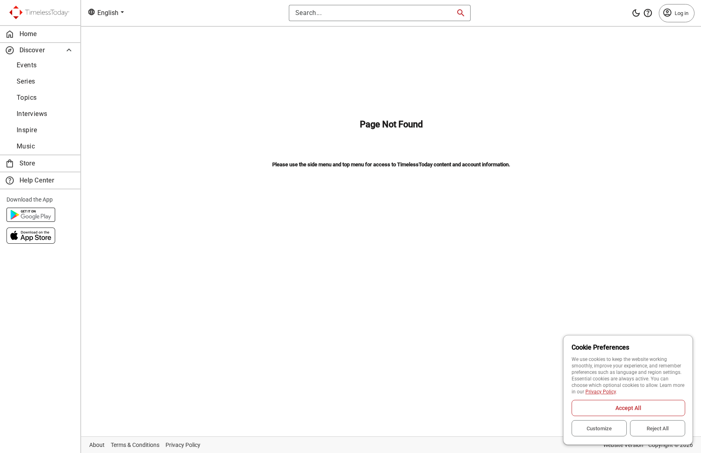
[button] (40, 50)
